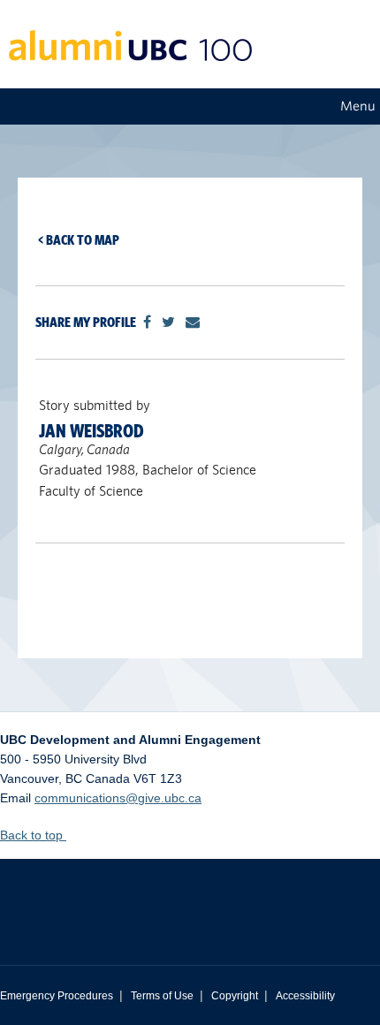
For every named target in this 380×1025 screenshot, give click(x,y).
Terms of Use (162, 996)
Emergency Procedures (56, 996)
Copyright (234, 996)
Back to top (33, 835)
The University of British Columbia (190, 899)
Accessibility (305, 996)
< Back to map (78, 240)
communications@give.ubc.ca (117, 798)
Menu (358, 106)
